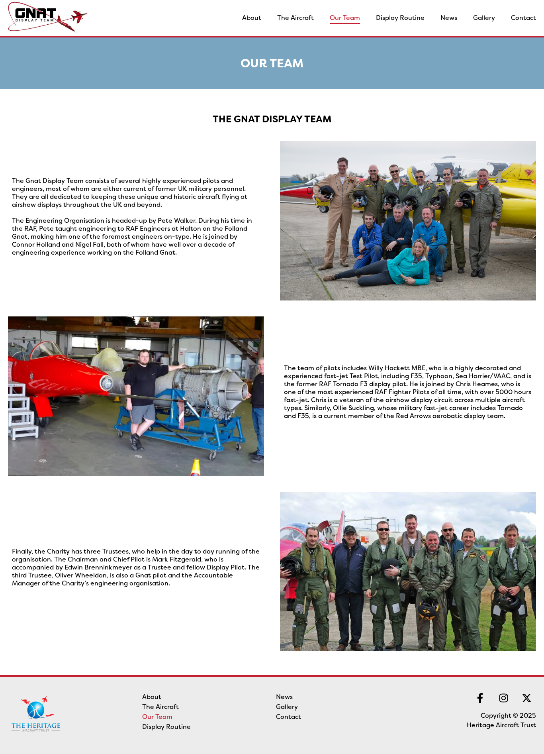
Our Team (345, 18)
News (448, 18)
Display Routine (400, 18)
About (251, 18)
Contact (523, 18)
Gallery (484, 18)
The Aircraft (295, 18)
